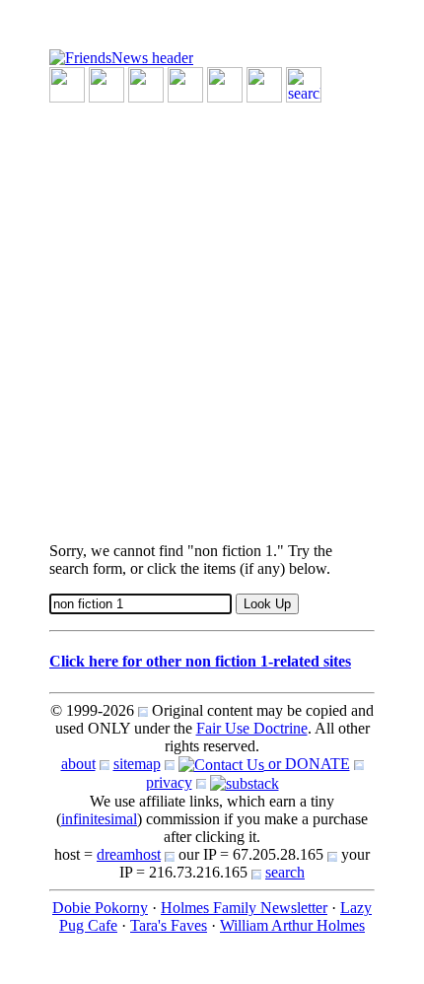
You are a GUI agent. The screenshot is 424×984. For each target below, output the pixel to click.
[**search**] (303, 83)
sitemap (137, 763)
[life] (264, 83)
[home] (121, 56)
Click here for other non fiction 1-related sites (200, 661)
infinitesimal (99, 818)
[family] (225, 83)
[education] (185, 83)
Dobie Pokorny (100, 907)
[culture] (146, 83)
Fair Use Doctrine (252, 728)
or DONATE (307, 763)
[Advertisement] (212, 315)
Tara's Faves (168, 925)
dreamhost (129, 854)
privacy (169, 782)
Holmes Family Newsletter (244, 907)
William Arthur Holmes (292, 925)
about (78, 763)
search (285, 872)
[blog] (106, 83)
